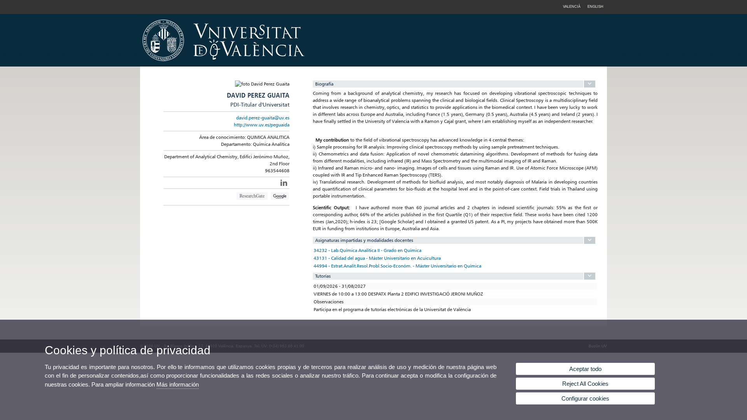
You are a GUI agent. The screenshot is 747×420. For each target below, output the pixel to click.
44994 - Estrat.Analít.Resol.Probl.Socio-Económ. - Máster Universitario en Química (397, 266)
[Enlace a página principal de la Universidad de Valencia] (290, 64)
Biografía (324, 84)
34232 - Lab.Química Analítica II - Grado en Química (367, 250)
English (595, 7)
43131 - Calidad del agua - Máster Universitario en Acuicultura (377, 258)
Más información (177, 384)
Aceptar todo (585, 369)
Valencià (571, 7)
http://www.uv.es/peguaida (261, 125)
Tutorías (323, 276)
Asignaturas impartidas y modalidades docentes (364, 240)
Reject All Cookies (585, 383)
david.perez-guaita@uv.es (262, 118)
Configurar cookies (585, 398)
